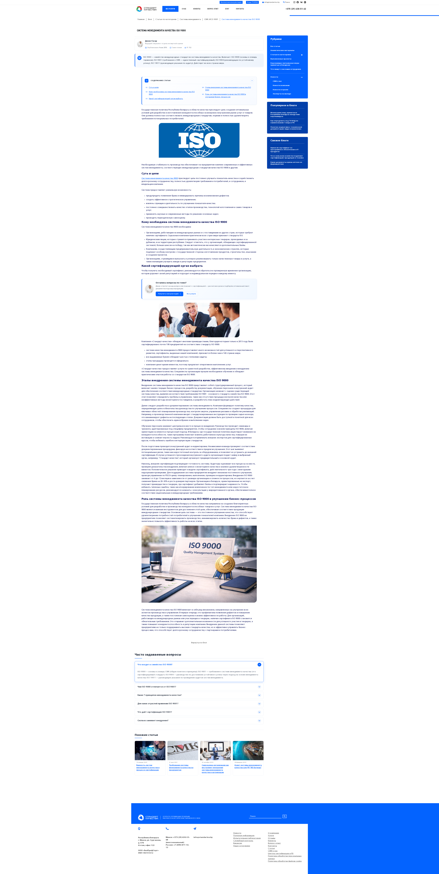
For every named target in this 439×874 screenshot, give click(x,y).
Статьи (271, 848)
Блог (227, 9)
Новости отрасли (280, 90)
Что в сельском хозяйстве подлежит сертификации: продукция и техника (287, 157)
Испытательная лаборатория (247, 838)
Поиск (287, 2)
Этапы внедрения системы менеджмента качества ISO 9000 (228, 89)
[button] (169, 294)
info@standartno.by (272, 2)
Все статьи (275, 46)
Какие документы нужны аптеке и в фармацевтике (286, 163)
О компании (273, 833)
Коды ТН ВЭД (252, 2)
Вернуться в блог (199, 643)
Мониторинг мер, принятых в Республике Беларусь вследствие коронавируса (285, 115)
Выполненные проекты (281, 59)
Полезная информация (243, 836)
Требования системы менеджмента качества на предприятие (181, 768)
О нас (184, 9)
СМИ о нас (277, 81)
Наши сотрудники (241, 846)
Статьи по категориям (280, 55)
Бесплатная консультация (231, 2)
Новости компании (281, 85)
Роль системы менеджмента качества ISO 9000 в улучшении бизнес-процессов (225, 96)
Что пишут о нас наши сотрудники (285, 69)
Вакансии (237, 843)
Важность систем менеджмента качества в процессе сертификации (148, 768)
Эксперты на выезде (282, 94)
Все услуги (170, 9)
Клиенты (197, 9)
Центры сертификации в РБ (280, 854)
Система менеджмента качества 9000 (160, 178)
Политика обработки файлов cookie (285, 861)
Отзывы (271, 838)
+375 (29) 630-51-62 (296, 8)
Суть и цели (154, 87)
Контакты (240, 9)
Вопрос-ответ (212, 9)
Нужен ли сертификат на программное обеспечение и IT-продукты (284, 150)
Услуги (271, 836)
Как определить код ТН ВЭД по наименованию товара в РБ (284, 122)
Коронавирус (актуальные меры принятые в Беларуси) (284, 64)
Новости (274, 77)
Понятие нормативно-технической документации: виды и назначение (286, 128)
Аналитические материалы (282, 50)
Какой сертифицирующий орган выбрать (166, 99)
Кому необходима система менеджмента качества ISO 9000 (172, 93)
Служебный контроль (243, 841)
